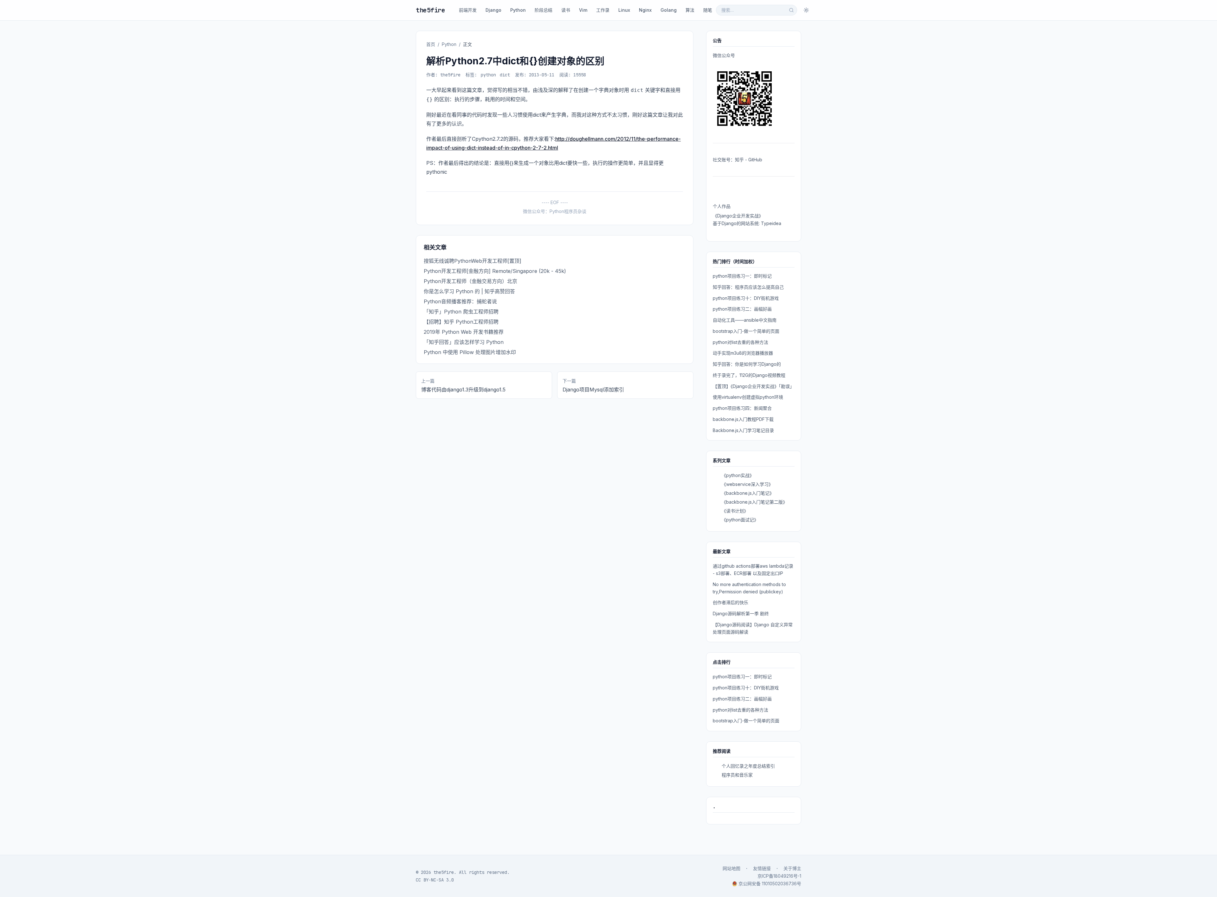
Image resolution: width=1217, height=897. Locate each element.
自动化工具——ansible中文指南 (744, 320)
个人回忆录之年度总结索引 (748, 766)
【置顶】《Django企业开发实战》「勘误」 (753, 386)
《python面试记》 (740, 519)
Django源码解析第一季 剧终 (741, 613)
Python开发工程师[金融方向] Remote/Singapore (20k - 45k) (495, 271)
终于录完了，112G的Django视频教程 (749, 375)
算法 (690, 10)
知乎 (739, 159)
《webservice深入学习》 (747, 484)
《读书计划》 (735, 510)
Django (493, 10)
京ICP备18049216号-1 (779, 876)
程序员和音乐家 (737, 775)
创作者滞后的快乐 (730, 602)
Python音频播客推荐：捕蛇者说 (460, 301)
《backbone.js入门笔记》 (748, 493)
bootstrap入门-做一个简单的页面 (746, 331)
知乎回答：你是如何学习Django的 (747, 364)
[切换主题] (806, 10)
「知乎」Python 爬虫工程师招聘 (461, 311)
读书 (565, 10)
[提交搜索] (791, 10)
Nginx (645, 10)
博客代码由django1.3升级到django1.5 (463, 389)
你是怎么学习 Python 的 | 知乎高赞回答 (469, 291)
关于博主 (792, 868)
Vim (583, 10)
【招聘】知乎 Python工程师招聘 (461, 322)
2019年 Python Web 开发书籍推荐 (464, 332)
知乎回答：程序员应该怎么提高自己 (748, 287)
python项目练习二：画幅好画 (742, 309)
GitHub (755, 159)
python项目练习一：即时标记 (742, 276)
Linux (624, 10)
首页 (430, 44)
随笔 (707, 10)
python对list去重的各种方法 (740, 342)
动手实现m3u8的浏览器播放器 (743, 353)
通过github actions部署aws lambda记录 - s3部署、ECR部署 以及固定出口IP (753, 569)
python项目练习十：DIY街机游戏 (746, 298)
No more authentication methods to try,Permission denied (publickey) (749, 588)
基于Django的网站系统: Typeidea (747, 223)
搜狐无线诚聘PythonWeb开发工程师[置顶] (472, 261)
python (488, 75)
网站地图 (731, 868)
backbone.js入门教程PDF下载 (743, 419)
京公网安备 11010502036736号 (769, 883)
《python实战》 (738, 475)
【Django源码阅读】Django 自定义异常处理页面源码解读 (753, 628)
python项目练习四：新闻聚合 (742, 408)
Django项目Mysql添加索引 (593, 389)
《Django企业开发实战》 (738, 215)
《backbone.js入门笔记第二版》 (754, 502)
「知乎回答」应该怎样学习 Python (464, 342)
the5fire (430, 10)
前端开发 (468, 10)
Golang (668, 10)
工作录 (602, 10)
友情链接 (762, 868)
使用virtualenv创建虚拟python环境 (748, 397)
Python (518, 10)
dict (505, 75)
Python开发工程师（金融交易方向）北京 (470, 281)
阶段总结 (543, 10)
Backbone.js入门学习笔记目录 (743, 430)
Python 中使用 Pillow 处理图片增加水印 (470, 352)
